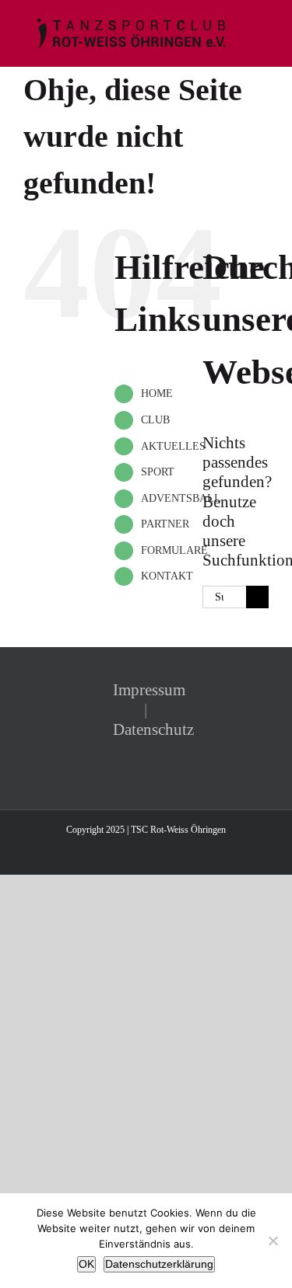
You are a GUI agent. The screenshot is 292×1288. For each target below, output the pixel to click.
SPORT (157, 472)
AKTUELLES (173, 446)
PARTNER (165, 524)
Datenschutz (153, 729)
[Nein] (272, 1240)
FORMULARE (174, 550)
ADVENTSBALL (181, 498)
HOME (157, 393)
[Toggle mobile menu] (262, 24)
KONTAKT (167, 576)
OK (86, 1264)
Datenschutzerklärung (159, 1264)
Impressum (149, 690)
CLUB (155, 420)
